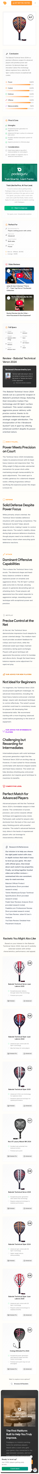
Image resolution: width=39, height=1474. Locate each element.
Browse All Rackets (21, 1384)
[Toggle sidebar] (35, 3)
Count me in (14, 1469)
